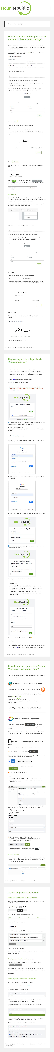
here (14, 379)
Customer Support (20, 347)
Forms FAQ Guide (42, 1044)
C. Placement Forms (33, 1044)
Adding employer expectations (23, 892)
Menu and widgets (52, 8)
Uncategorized (30, 347)
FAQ (29, 52)
